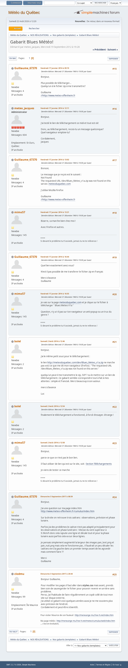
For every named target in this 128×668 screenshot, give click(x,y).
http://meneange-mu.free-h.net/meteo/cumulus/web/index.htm (86, 620)
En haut (13, 631)
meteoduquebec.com (59, 183)
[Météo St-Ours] (12, 138)
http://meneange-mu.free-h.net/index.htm (94, 615)
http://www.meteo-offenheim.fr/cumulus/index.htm (67, 511)
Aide (92, 664)
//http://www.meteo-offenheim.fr (58, 95)
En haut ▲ (117, 664)
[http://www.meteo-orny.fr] (12, 238)
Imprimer (113, 58)
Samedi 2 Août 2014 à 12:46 (52, 341)
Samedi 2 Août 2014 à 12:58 (52, 442)
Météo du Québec (24, 12)
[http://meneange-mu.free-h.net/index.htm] (12, 601)
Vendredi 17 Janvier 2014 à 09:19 (54, 68)
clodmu (19, 574)
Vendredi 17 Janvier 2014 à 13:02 (54, 159)
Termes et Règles (103, 664)
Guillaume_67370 (25, 68)
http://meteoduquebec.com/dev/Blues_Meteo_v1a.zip (75, 362)
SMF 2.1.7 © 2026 (13, 665)
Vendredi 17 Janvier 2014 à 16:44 (54, 256)
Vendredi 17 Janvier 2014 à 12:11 (54, 108)
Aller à (69, 645)
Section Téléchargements (99, 463)
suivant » (113, 49)
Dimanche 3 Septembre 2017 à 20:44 (56, 573)
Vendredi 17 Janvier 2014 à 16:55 (54, 293)
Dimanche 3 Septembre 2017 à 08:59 (56, 496)
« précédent (99, 49)
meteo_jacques (24, 108)
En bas (13, 58)
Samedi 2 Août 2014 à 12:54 (52, 406)
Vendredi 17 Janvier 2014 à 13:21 (54, 212)
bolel (17, 341)
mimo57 (19, 212)
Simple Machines (29, 665)
